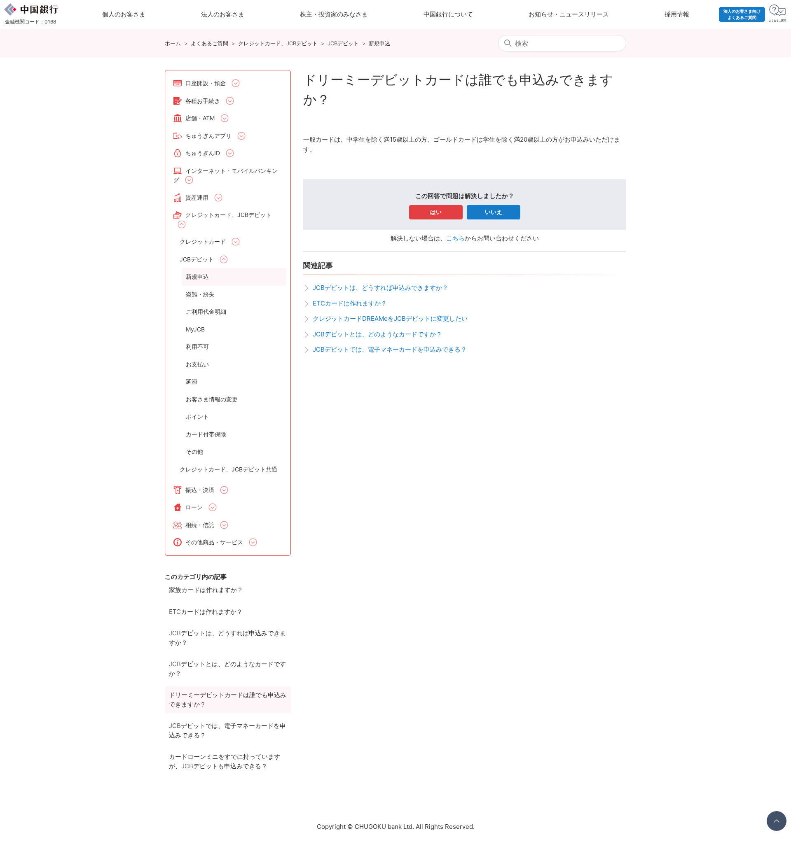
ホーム (173, 43)
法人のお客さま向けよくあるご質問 (742, 14)
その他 (194, 451)
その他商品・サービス (214, 542)
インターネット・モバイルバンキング (225, 175)
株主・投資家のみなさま (334, 14)
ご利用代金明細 (206, 311)
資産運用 (196, 197)
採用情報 (677, 14)
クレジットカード (203, 241)
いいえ (493, 211)
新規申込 (379, 43)
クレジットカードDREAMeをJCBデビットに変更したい (390, 318)
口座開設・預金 (205, 82)
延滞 (191, 381)
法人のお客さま (222, 14)
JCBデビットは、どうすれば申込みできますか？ (227, 637)
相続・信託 (199, 524)
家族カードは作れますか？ (206, 590)
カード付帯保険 (206, 434)
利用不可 (197, 346)
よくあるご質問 (209, 43)
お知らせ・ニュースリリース (569, 14)
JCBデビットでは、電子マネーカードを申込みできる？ (227, 730)
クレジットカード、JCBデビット (278, 43)
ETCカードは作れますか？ (206, 612)
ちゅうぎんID (202, 152)
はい (436, 211)
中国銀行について (448, 14)
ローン (194, 507)
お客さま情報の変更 (212, 399)
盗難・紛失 (200, 294)
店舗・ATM (200, 117)
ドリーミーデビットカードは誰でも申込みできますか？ (227, 699)
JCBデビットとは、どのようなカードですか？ (227, 668)
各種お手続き (202, 100)
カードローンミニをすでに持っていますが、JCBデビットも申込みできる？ (224, 761)
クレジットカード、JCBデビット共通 (228, 469)
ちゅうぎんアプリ (208, 135)
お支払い (197, 364)
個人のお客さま (123, 14)
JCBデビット (343, 43)
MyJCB (195, 329)
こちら (455, 238)
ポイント (197, 416)
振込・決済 (199, 489)
